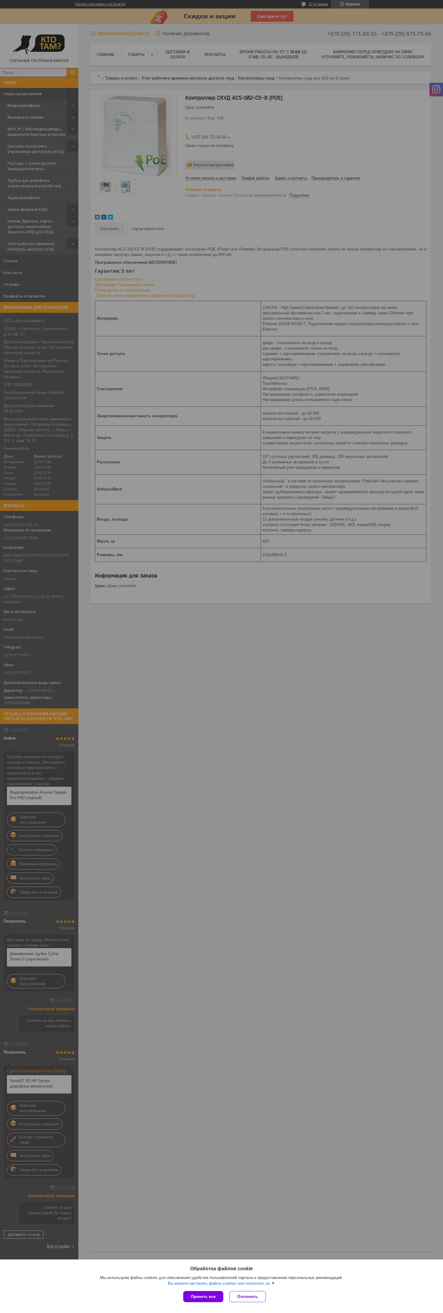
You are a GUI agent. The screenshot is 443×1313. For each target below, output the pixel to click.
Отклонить (247, 1296)
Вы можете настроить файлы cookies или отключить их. (219, 1283)
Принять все (203, 1296)
